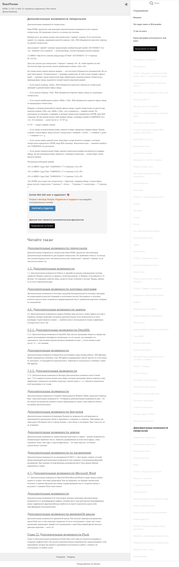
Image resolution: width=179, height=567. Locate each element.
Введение (137, 17)
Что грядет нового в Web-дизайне (147, 24)
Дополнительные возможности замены (53, 432)
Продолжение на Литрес (145, 48)
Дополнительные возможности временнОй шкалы (61, 514)
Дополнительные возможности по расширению (59, 452)
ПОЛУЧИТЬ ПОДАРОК (42, 208)
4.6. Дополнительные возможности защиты (56, 309)
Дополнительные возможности (48, 350)
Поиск (154, 3)
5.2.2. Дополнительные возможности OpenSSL (58, 330)
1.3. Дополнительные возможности (51, 268)
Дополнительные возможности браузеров (55, 411)
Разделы (71, 557)
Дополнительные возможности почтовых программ (61, 289)
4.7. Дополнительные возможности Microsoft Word (61, 473)
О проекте (60, 557)
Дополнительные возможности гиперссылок (57, 248)
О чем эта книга (140, 31)
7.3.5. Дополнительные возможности (52, 371)
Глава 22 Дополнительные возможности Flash (58, 534)
